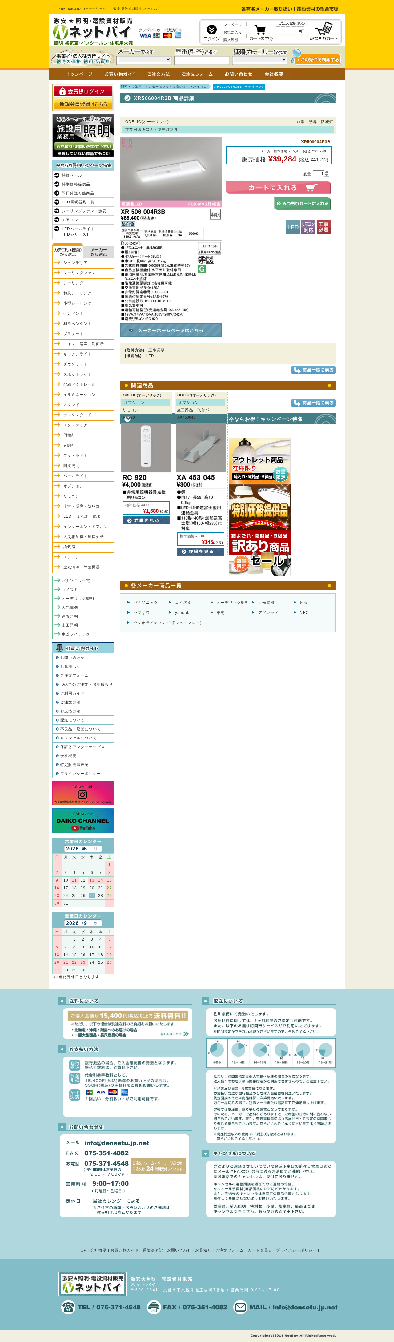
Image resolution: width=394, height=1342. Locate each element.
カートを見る (260, 1250)
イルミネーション (79, 394)
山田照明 (70, 625)
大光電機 (266, 602)
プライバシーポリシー (80, 773)
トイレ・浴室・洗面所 (83, 344)
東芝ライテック (76, 634)
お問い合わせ (72, 657)
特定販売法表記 (74, 765)
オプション (73, 486)
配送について (72, 720)
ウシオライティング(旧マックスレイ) (168, 623)
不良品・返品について (80, 729)
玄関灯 (69, 445)
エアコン (70, 220)
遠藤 (304, 602)
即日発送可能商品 (78, 193)
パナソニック (146, 602)
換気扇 (69, 547)
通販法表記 (153, 1250)
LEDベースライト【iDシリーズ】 (78, 232)
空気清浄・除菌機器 (81, 567)
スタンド (71, 405)
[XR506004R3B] (171, 318)
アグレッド (268, 613)
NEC (304, 613)
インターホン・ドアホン (85, 526)
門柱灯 (69, 435)
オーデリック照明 (233, 602)
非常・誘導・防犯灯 (81, 506)
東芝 (221, 613)
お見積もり (70, 666)
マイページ (232, 25)
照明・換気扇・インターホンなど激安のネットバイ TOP (165, 86)
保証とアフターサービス (82, 747)
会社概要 (68, 756)
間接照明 (71, 466)
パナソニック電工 (78, 581)
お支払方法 (70, 711)
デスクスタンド (77, 415)
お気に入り (232, 32)
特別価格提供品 (76, 184)
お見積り (203, 1250)
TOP (82, 1250)
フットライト (75, 455)
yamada (183, 613)
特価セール (72, 175)
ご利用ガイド (72, 693)
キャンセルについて (78, 738)
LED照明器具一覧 (78, 202)
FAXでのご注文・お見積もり (86, 684)
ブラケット (73, 334)
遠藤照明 (70, 616)
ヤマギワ (142, 613)
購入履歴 (230, 40)
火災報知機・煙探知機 (83, 537)
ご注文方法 (70, 702)
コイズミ (183, 602)
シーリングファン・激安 (84, 211)
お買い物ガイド (125, 1250)
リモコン (71, 496)
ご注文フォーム (74, 675)
